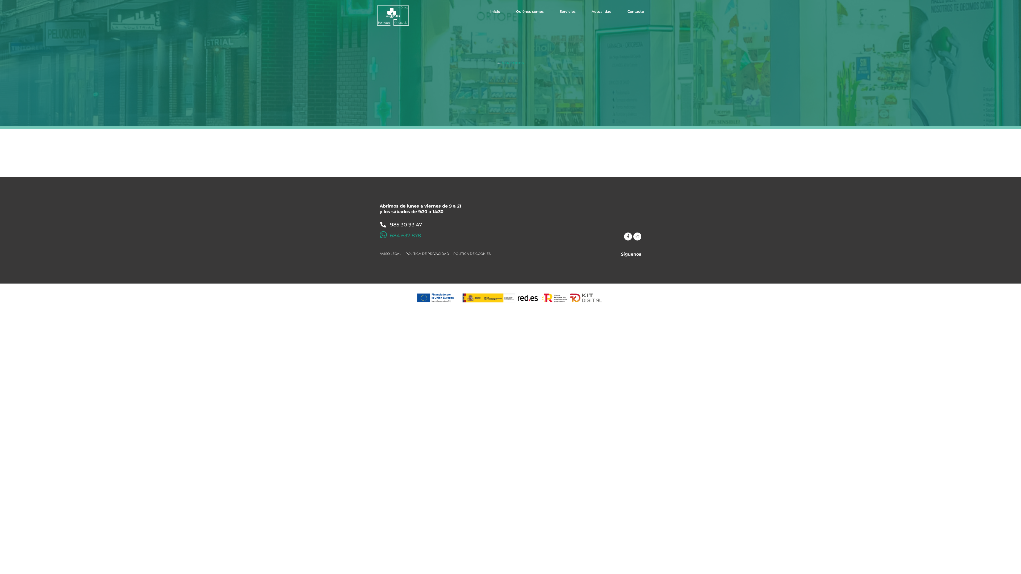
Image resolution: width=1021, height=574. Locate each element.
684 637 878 (405, 236)
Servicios (568, 11)
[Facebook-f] (628, 236)
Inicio (495, 11)
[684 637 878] (383, 235)
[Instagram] (637, 236)
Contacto (635, 11)
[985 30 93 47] (383, 224)
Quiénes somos (530, 11)
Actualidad (602, 11)
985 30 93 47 (406, 225)
